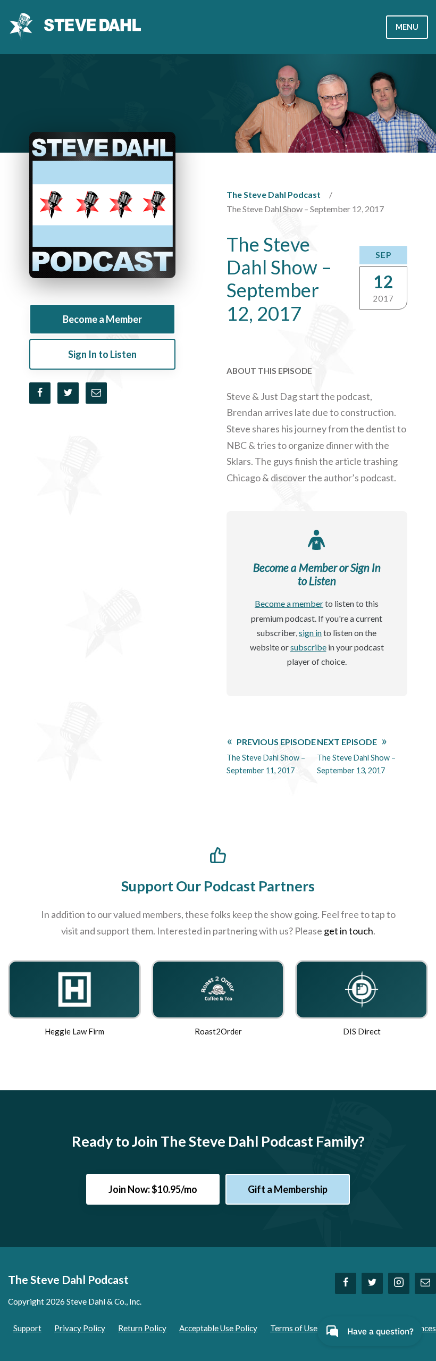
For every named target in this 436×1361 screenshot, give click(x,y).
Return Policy (142, 1328)
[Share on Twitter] (68, 393)
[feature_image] (74, 988)
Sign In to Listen (102, 354)
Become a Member (102, 319)
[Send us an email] (425, 1283)
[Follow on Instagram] (398, 1283)
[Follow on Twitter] (372, 1283)
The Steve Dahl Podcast (274, 194)
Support (27, 1328)
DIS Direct (362, 1031)
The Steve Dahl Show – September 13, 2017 (356, 756)
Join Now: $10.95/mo (152, 1189)
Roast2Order (218, 1031)
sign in (310, 633)
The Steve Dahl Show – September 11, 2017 (271, 756)
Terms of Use (293, 1328)
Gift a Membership (288, 1189)
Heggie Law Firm (74, 1031)
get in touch (348, 931)
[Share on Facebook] (40, 393)
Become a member (289, 603)
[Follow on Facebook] (345, 1283)
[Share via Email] (96, 393)
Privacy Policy (79, 1328)
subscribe (308, 647)
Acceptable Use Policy (218, 1328)
